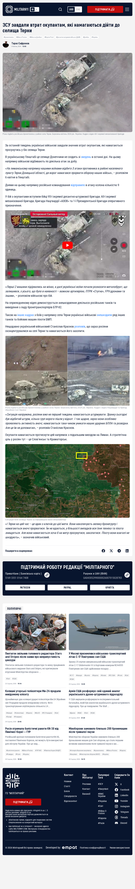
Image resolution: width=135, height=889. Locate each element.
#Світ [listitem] (100, 806)
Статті (67, 786)
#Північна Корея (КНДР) (52, 750)
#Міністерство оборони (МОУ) (89, 754)
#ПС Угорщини (47, 713)
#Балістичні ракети (12, 750)
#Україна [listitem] (102, 801)
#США (14, 679)
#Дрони (72, 713)
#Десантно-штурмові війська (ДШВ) (68, 37)
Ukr (71, 9)
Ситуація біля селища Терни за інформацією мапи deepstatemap (35, 520)
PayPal (67, 587)
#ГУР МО (38, 750)
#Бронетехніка (9, 37)
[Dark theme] (37, 9)
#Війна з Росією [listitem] (102, 812)
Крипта (110, 587)
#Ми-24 (37, 713)
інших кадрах (25, 315)
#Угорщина (18, 717)
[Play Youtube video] (67, 245)
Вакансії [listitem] (86, 794)
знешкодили (104, 315)
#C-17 (72, 675)
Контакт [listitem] (86, 789)
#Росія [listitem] (101, 823)
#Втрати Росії (49, 37)
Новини (67, 781)
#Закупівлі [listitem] (103, 789)
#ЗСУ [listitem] (100, 784)
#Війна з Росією (21, 37)
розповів (79, 326)
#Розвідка (9, 754)
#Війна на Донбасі (35, 37)
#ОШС (80, 713)
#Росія (120, 675)
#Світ (8, 679)
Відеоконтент (70, 801)
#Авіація (79, 675)
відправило (78, 185)
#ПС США (112, 675)
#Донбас (86, 37)
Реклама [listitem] (86, 784)
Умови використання (120, 848)
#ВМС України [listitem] (101, 795)
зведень (86, 157)
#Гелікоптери (19, 713)
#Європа (95, 675)
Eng (78, 9)
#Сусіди (9, 717)
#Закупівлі (73, 754)
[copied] (47, 575)
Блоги (67, 791)
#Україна (95, 37)
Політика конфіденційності (93, 848)
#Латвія (103, 675)
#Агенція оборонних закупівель (80, 750)
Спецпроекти (70, 796)
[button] (126, 9)
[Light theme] (33, 9)
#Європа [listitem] (102, 818)
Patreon (25, 587)
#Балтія (87, 675)
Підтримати (102, 9)
